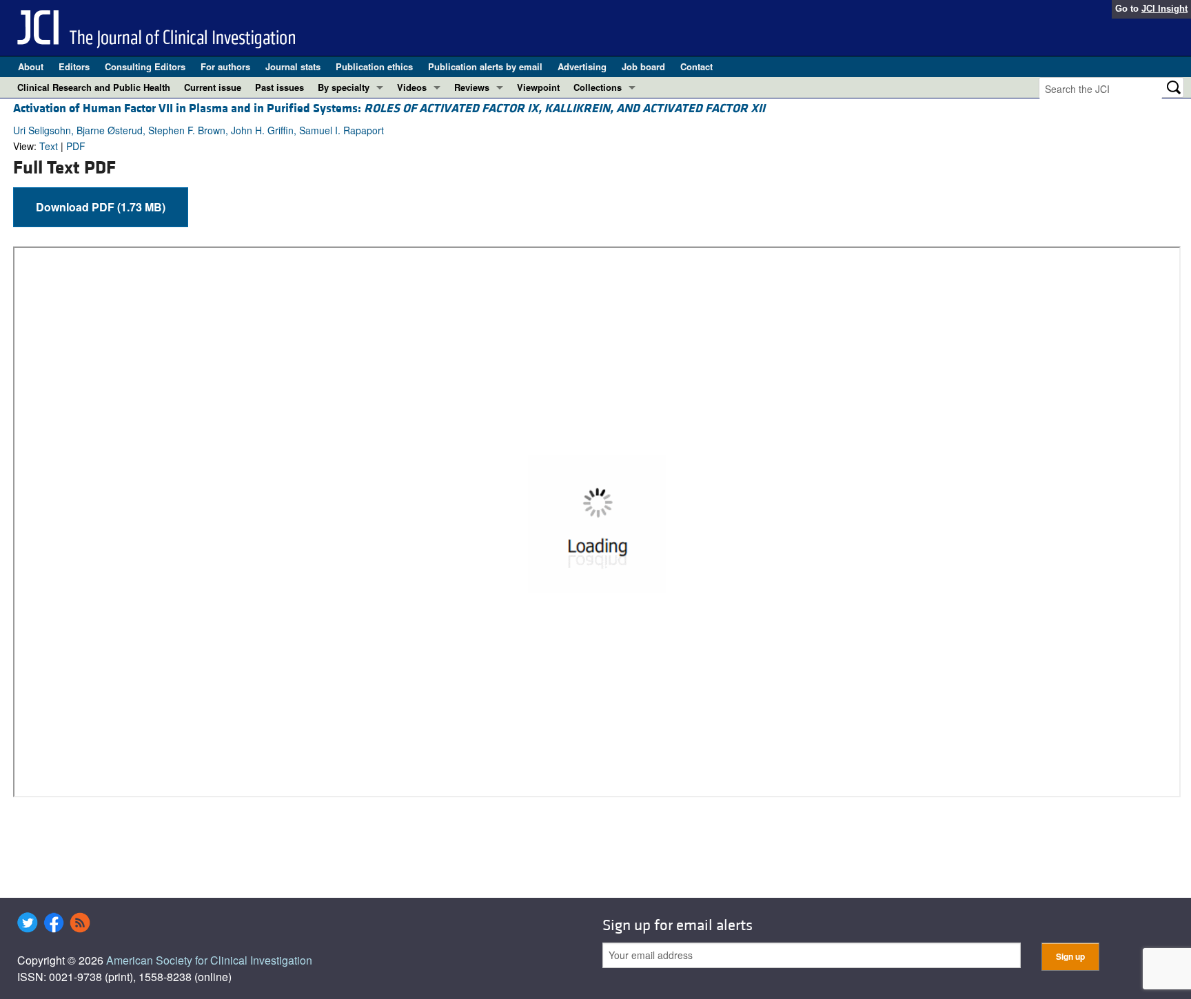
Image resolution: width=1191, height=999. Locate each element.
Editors (74, 66)
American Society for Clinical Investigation (209, 960)
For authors (225, 66)
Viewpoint (538, 87)
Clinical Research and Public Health (93, 87)
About (30, 66)
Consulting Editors (145, 66)
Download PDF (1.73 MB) (100, 207)
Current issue (212, 87)
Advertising (582, 66)
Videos (412, 87)
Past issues (279, 87)
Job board (643, 66)
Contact (696, 66)
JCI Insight (1164, 8)
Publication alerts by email (485, 66)
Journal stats (292, 66)
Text (48, 146)
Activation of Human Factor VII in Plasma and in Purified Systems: (389, 108)
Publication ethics (374, 66)
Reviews (471, 87)
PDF (75, 146)
